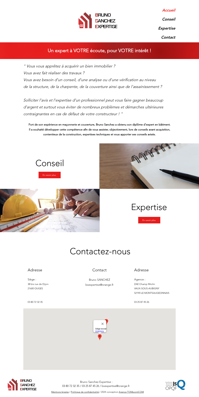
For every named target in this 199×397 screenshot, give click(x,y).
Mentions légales (60, 391)
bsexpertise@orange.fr (99, 284)
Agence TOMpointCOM (131, 391)
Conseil (168, 19)
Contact (168, 37)
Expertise (166, 28)
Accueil (168, 10)
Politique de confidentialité (85, 391)
